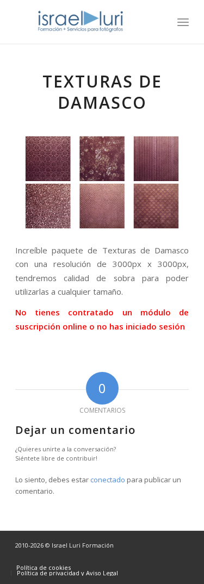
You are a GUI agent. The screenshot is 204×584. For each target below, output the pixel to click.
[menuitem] (183, 22)
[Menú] (183, 22)
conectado (107, 479)
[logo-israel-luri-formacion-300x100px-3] (84, 22)
